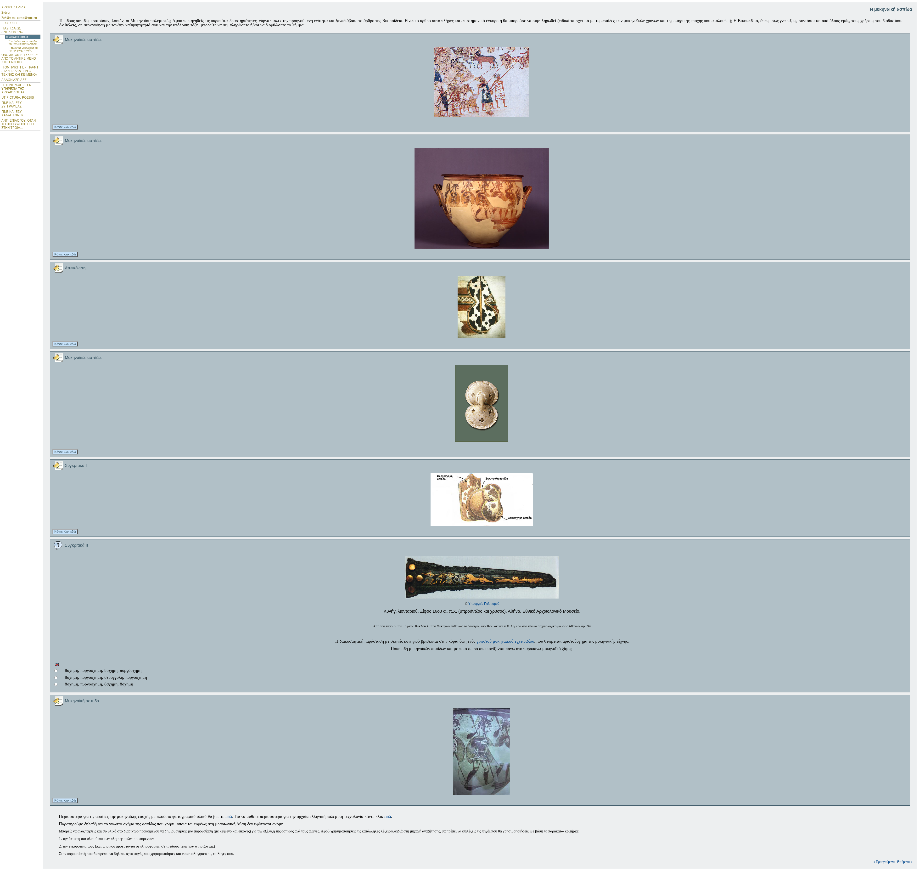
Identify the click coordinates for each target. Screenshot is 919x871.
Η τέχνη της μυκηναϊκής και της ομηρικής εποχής (23, 49)
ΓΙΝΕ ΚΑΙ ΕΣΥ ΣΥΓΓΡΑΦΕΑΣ (11, 104)
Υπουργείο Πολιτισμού (483, 603)
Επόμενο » (904, 862)
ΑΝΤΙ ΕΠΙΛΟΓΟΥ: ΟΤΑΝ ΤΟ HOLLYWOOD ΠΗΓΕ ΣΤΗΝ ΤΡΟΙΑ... (18, 124)
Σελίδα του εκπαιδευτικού (19, 18)
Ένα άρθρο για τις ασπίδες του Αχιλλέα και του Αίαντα (23, 42)
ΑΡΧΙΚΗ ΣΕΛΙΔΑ (13, 7)
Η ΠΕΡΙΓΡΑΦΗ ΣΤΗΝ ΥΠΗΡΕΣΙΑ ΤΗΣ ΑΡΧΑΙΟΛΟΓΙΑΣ (16, 88)
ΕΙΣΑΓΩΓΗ (9, 23)
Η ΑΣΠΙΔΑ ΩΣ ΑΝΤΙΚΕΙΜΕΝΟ (12, 30)
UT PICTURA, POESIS (17, 97)
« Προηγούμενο (884, 862)
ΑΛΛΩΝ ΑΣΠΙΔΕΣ (14, 80)
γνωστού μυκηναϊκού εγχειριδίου (505, 641)
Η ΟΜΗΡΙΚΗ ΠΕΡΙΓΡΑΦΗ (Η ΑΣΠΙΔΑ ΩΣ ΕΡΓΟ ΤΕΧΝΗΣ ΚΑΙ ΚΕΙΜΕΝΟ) (19, 71)
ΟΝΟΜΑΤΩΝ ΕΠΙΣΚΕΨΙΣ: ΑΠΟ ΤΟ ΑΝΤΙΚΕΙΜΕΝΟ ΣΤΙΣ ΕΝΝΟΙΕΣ (19, 58)
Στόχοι (5, 12)
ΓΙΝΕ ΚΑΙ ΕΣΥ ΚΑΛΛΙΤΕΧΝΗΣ (12, 113)
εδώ (228, 816)
